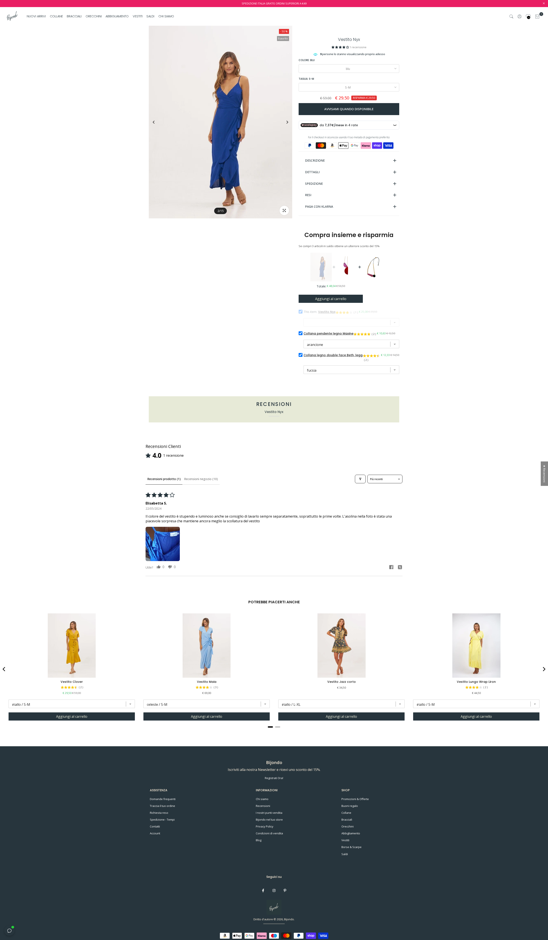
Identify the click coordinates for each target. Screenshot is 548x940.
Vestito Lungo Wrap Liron (476, 682)
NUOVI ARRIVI (36, 16)
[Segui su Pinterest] (285, 890)
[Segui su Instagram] (274, 890)
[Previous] (158, 122)
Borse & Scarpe (351, 847)
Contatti (155, 826)
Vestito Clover (72, 682)
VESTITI (138, 16)
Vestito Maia (206, 682)
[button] (341, 47)
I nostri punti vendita (269, 813)
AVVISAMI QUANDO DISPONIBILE (349, 109)
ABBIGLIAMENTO (117, 16)
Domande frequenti (163, 799)
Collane (346, 813)
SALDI (150, 16)
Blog (258, 840)
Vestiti (345, 840)
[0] (537, 16)
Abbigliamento (350, 833)
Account (155, 833)
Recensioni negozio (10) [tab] (201, 479)
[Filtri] (360, 479)
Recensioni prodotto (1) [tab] (164, 479)
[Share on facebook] (391, 568)
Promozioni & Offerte (355, 799)
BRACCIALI (74, 16)
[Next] (283, 122)
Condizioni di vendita (269, 833)
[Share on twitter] (399, 567)
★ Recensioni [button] (544, 473)
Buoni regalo (349, 806)
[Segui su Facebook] (263, 890)
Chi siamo (262, 799)
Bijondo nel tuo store (269, 819)
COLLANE (56, 16)
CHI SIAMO (166, 16)
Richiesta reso (159, 813)
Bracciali (346, 819)
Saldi (344, 854)
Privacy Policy (264, 826)
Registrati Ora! (274, 778)
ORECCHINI (94, 16)
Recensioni (263, 806)
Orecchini (347, 826)
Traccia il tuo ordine (162, 806)
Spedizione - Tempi (162, 819)
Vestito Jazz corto (341, 682)
